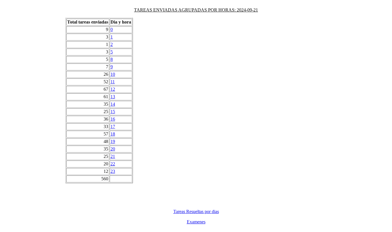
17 (112, 126)
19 (112, 141)
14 (112, 104)
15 (112, 111)
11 (112, 81)
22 (112, 163)
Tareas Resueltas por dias (196, 211)
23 (112, 171)
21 (112, 156)
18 (112, 134)
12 (112, 89)
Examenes (196, 221)
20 (112, 148)
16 (112, 119)
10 (112, 74)
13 (112, 96)
